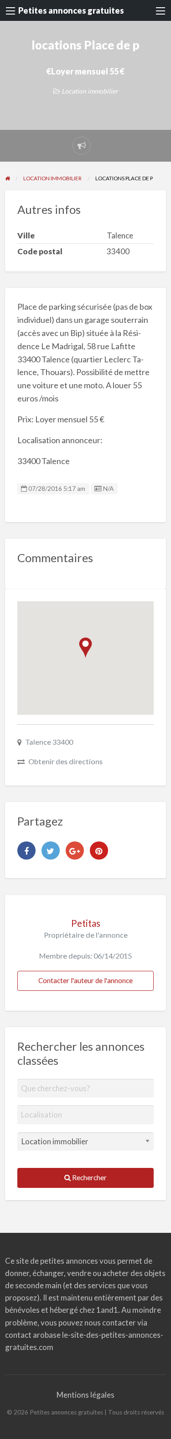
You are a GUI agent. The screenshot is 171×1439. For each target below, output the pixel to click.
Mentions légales (85, 1394)
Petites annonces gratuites (71, 10)
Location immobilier (90, 91)
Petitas (85, 923)
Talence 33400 (49, 741)
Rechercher (89, 1177)
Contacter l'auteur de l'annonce (85, 980)
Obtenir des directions (65, 761)
